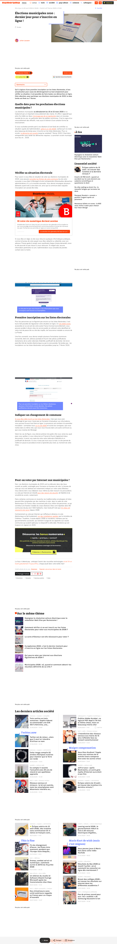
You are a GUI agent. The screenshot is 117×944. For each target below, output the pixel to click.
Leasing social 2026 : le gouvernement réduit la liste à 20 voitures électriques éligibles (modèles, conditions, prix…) (88, 829)
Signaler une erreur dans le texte (50, 569)
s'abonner (109, 3)
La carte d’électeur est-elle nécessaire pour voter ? (47, 637)
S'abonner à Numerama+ (42, 552)
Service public (39, 578)
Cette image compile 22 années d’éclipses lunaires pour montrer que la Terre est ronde (41, 755)
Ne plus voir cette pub (22, 68)
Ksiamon (34, 569)
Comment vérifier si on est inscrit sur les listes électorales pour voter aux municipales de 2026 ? (46, 628)
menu (24, 3)
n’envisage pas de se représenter (44, 116)
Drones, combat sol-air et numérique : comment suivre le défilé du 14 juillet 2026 (41, 864)
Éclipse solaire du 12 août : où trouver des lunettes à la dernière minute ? (91, 170)
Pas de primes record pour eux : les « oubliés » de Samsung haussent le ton (89, 896)
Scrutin (28, 578)
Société (99, 8)
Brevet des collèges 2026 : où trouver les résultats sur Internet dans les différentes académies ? (90, 882)
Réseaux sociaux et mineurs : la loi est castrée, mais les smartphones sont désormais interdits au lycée (42, 786)
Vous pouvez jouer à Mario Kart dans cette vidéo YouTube (89, 850)
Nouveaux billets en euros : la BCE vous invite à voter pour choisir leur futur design (87, 206)
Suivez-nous (67, 73)
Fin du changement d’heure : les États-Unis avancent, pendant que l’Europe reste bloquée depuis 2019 (40, 848)
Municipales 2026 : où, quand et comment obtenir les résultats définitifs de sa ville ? (48, 666)
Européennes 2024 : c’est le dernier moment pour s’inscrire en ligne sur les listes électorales (46, 647)
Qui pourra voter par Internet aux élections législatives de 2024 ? (43, 656)
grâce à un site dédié (48, 129)
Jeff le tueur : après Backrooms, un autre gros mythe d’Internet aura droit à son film (89, 771)
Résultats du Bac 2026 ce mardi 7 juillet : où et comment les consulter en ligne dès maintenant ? (89, 867)
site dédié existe (64, 324)
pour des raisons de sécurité (48, 493)
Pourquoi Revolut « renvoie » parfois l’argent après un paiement (85, 197)
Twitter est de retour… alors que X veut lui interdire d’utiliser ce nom (42, 739)
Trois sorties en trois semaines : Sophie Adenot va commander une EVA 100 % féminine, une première (41, 721)
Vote (48, 578)
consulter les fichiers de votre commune (43, 179)
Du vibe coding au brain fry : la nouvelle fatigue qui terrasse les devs (87, 189)
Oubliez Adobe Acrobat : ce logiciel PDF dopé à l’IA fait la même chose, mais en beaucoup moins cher (89, 721)
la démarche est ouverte (29, 133)
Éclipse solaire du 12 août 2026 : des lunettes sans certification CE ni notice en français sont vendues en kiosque (40, 829)
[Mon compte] (96, 2)
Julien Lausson (25, 40)
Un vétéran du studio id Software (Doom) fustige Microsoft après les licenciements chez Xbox (41, 879)
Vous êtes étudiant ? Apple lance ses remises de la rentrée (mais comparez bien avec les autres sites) (89, 755)
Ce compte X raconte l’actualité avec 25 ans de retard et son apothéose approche (41, 771)
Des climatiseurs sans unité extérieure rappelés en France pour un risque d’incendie (41, 894)
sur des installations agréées (48, 516)
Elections (19, 578)
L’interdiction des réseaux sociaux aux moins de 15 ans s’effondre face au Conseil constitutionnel (89, 737)
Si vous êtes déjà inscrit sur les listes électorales (32, 419)
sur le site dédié (41, 425)
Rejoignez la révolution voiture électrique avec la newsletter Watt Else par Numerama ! (46, 619)
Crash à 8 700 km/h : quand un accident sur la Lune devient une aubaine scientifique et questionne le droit (87, 180)
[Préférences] (100, 2)
